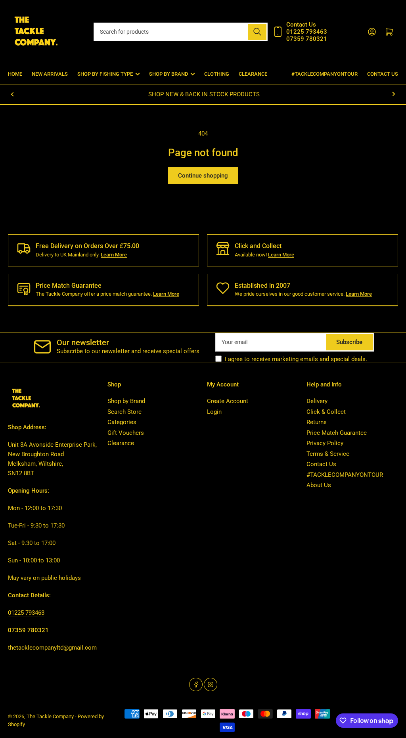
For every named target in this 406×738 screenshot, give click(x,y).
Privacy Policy (324, 443)
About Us (318, 485)
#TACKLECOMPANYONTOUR (324, 74)
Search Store (124, 411)
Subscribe (349, 342)
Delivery (316, 401)
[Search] (257, 32)
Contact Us (382, 74)
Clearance (253, 74)
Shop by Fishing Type (105, 74)
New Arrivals (50, 74)
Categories (121, 422)
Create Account (227, 401)
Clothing (216, 74)
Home (15, 74)
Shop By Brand (168, 74)
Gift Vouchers (125, 432)
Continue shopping (203, 175)
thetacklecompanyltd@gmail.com (52, 647)
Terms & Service (327, 453)
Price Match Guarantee (336, 432)
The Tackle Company (51, 716)
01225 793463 (26, 612)
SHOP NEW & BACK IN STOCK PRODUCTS (203, 94)
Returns (316, 422)
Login (214, 411)
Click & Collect (326, 411)
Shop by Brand (126, 401)
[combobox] (181, 32)
